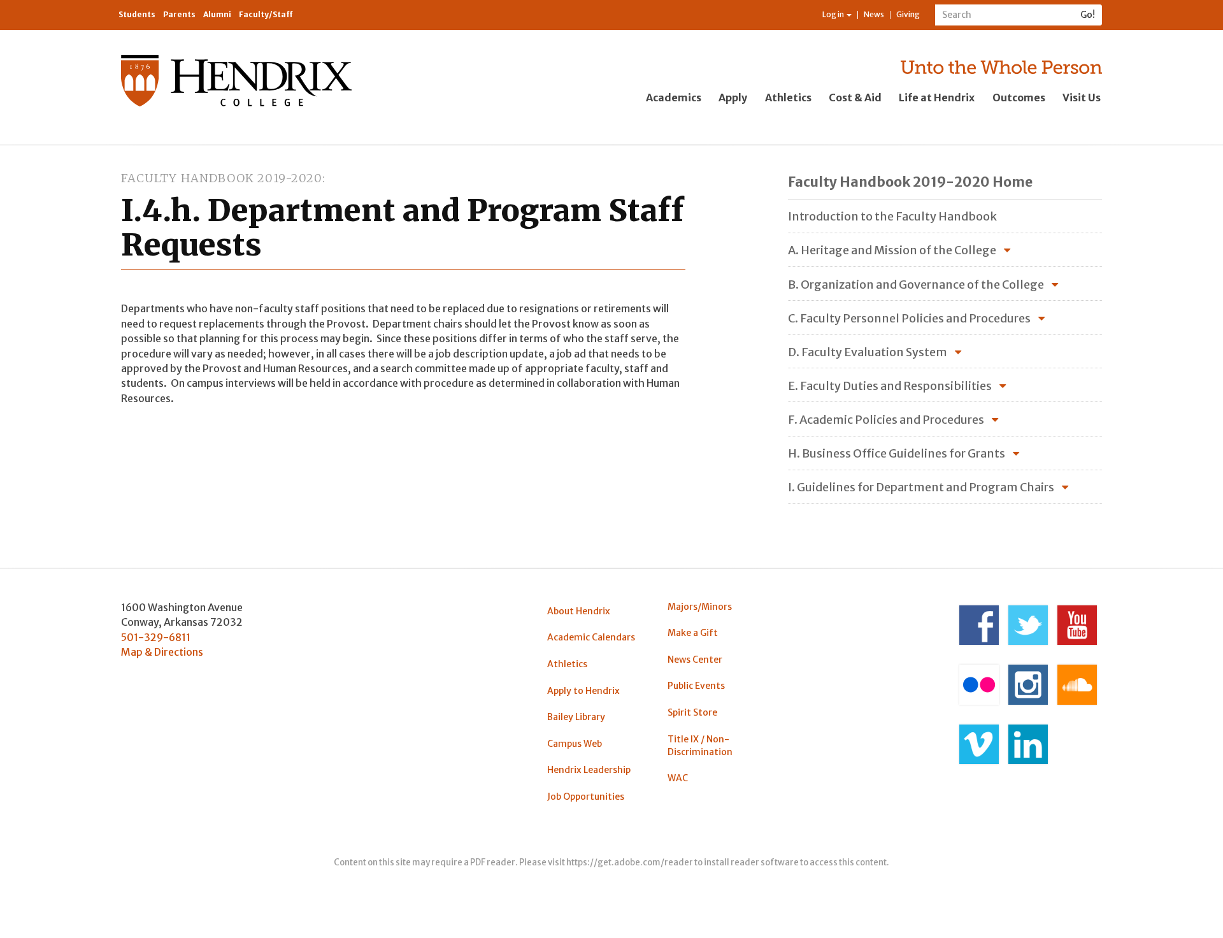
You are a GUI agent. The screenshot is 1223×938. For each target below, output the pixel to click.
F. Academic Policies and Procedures (886, 419)
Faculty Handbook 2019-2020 (221, 178)
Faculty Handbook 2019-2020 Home (910, 182)
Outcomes (1018, 97)
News (874, 14)
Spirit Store (692, 712)
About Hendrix (578, 611)
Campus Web (574, 743)
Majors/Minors (700, 606)
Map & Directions (162, 652)
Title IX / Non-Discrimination (700, 745)
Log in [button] (833, 14)
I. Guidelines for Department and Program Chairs (921, 487)
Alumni (217, 14)
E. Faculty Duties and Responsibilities (890, 386)
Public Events (696, 685)
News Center (695, 659)
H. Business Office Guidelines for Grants (896, 453)
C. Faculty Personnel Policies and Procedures (909, 318)
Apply (733, 97)
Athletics (788, 97)
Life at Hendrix (937, 97)
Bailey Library (576, 717)
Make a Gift (693, 633)
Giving (908, 14)
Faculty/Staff (266, 14)
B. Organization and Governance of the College (916, 284)
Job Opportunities (585, 796)
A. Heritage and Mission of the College (892, 250)
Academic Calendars (591, 637)
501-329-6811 (155, 637)
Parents (179, 14)
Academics (673, 97)
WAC (678, 778)
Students (136, 14)
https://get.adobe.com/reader (629, 862)
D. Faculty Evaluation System (867, 352)
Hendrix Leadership (589, 770)
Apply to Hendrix (583, 690)
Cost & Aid (855, 97)
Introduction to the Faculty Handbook (892, 216)
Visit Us (1081, 97)
